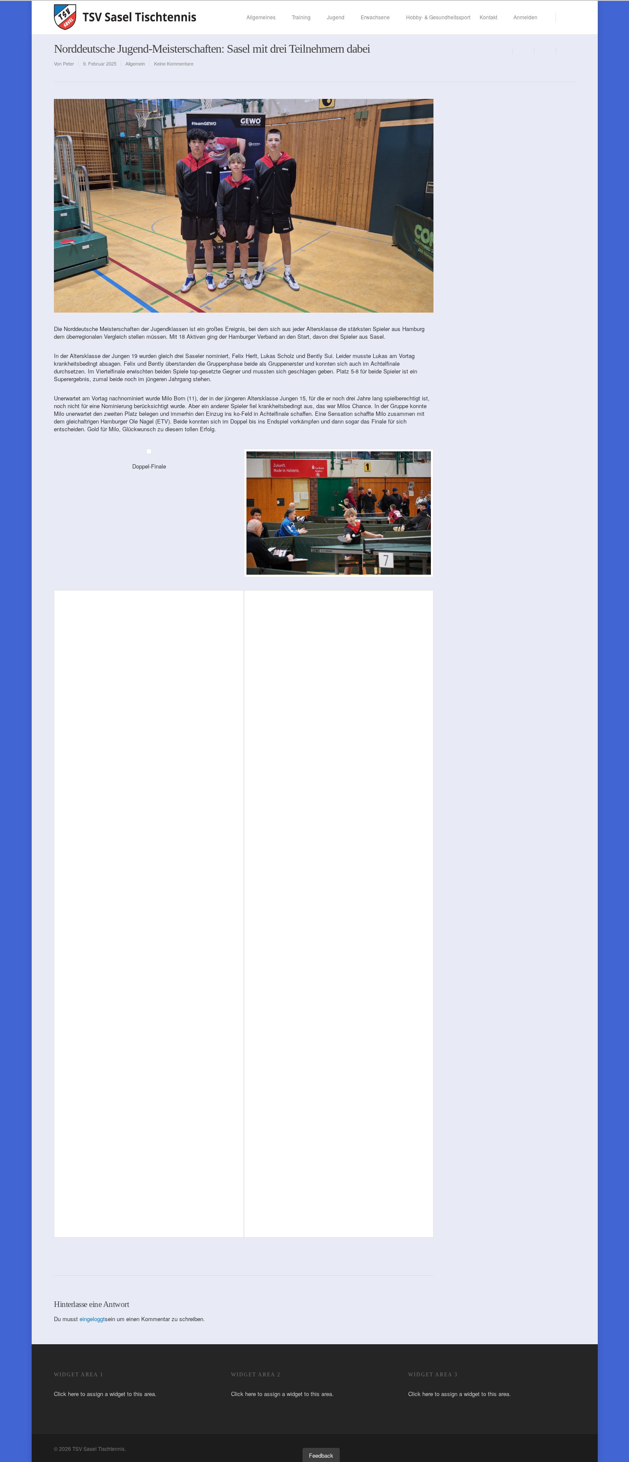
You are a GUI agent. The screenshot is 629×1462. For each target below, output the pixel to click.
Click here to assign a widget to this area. (105, 1394)
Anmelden (525, 17)
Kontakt (488, 17)
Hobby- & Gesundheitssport (438, 17)
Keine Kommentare (173, 63)
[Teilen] (523, 51)
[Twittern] (545, 51)
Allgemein (135, 63)
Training (301, 17)
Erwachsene (375, 17)
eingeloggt (92, 1319)
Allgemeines (261, 17)
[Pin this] (565, 51)
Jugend (335, 17)
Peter (68, 63)
